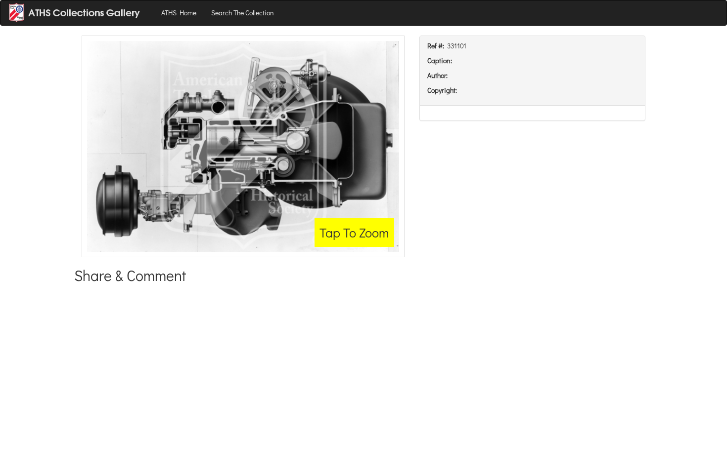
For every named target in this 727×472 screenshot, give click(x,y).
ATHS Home (178, 12)
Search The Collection (242, 12)
